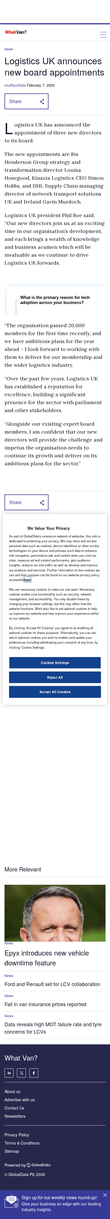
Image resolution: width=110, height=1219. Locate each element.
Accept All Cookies (55, 691)
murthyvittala (15, 85)
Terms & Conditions (22, 1143)
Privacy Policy (17, 1134)
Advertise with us (20, 1099)
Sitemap (12, 1151)
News (9, 48)
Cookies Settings (55, 662)
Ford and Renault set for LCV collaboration (52, 983)
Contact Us (14, 1108)
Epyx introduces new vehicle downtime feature (47, 957)
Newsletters (15, 1116)
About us (12, 1091)
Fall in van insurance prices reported (45, 1004)
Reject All (55, 677)
